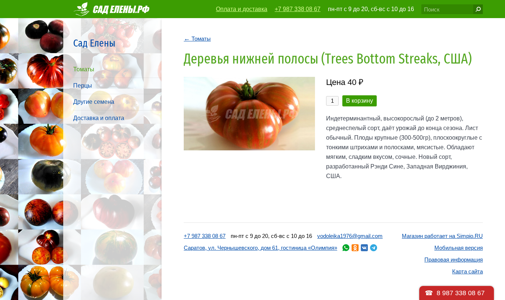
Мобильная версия (458, 248)
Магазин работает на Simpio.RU (442, 236)
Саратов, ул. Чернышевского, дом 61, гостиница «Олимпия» (260, 248)
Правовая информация (453, 259)
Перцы (82, 85)
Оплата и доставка (241, 9)
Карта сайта (467, 271)
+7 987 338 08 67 (298, 9)
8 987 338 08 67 (461, 293)
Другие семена (93, 102)
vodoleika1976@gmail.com (350, 236)
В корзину (359, 101)
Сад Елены (94, 43)
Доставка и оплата (98, 118)
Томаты (83, 69)
